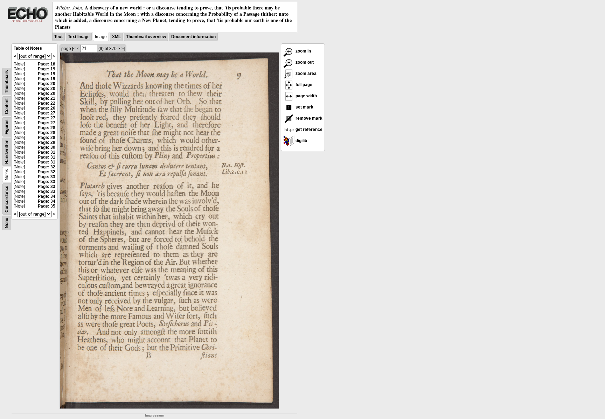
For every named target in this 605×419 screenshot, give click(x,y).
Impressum (154, 415)
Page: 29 (46, 142)
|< (74, 48)
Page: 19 (46, 69)
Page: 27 (46, 113)
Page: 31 (46, 152)
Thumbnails (6, 81)
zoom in (302, 51)
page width (305, 95)
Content (6, 106)
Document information (193, 36)
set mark (303, 107)
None (6, 223)
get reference (308, 129)
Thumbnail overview (146, 36)
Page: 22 (46, 103)
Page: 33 (46, 176)
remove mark (308, 118)
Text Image (79, 36)
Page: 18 (46, 64)
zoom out (304, 62)
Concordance (6, 199)
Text (58, 36)
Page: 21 (46, 98)
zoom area (305, 73)
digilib (300, 140)
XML (116, 36)
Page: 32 (46, 167)
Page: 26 (46, 108)
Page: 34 (46, 196)
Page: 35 (46, 206)
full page (303, 84)
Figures (6, 126)
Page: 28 (46, 127)
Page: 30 (46, 147)
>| (123, 48)
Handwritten (6, 152)
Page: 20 (46, 83)
